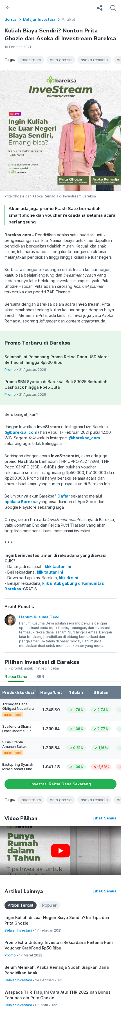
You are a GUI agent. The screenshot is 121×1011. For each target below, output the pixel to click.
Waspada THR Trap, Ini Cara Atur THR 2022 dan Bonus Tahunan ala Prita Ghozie (58, 995)
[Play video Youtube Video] (60, 850)
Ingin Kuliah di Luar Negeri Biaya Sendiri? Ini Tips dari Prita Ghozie (57, 920)
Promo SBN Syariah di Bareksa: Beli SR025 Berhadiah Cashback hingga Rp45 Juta (56, 384)
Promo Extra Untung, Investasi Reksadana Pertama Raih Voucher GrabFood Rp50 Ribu (59, 945)
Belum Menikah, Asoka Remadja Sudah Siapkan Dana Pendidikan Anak (57, 970)
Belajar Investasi (39, 19)
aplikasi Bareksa (22, 501)
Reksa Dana (16, 676)
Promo (10, 369)
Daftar (64, 496)
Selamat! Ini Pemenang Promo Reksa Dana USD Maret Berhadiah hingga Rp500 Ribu (57, 359)
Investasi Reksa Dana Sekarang (60, 784)
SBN (40, 676)
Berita (10, 19)
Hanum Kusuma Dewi (39, 617)
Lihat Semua (104, 818)
